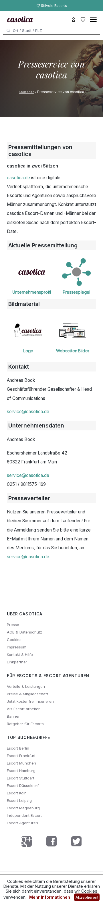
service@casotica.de (28, 411)
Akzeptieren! (87, 897)
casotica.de (18, 177)
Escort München (21, 763)
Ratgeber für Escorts (25, 723)
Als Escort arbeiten (24, 708)
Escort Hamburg (21, 770)
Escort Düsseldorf (23, 785)
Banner (13, 716)
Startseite (26, 92)
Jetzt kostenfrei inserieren (30, 701)
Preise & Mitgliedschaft (27, 694)
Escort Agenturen (22, 823)
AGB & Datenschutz (24, 632)
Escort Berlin (18, 748)
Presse (13, 624)
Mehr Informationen (49, 897)
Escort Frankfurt (21, 755)
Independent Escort (24, 815)
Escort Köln (17, 793)
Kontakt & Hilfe (20, 654)
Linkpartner (17, 662)
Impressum (16, 647)
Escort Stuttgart (20, 778)
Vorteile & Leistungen (26, 686)
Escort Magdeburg (23, 808)
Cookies (14, 639)
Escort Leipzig (19, 800)
